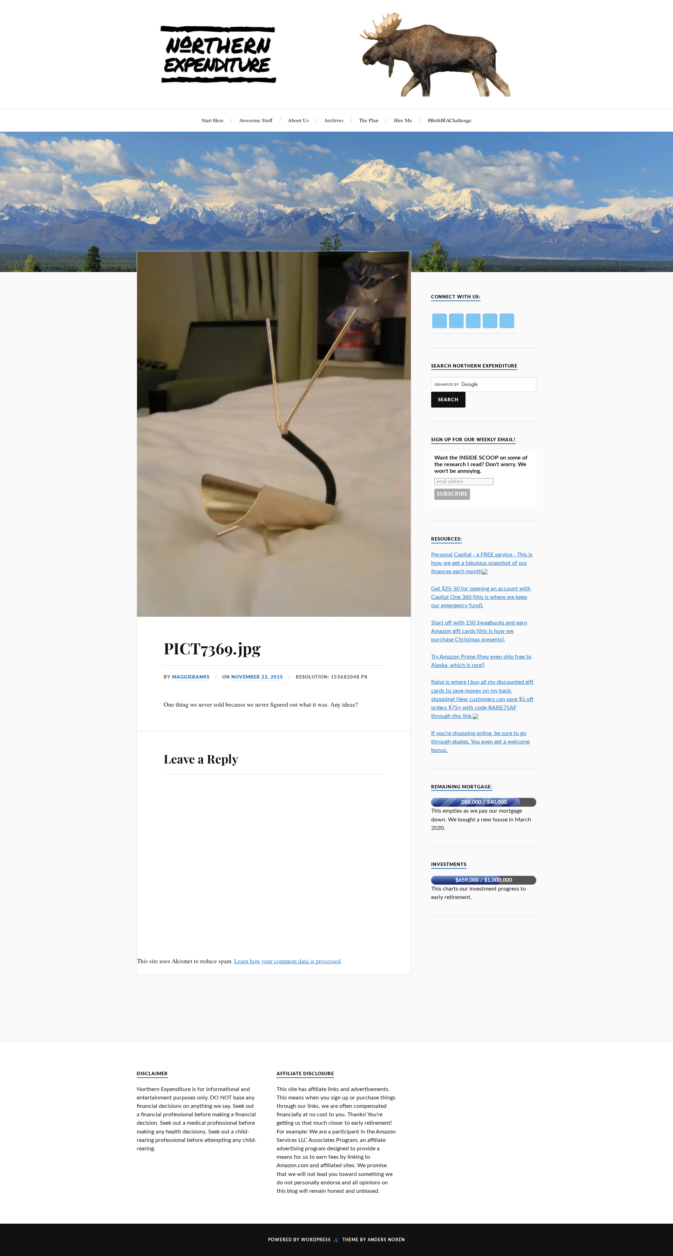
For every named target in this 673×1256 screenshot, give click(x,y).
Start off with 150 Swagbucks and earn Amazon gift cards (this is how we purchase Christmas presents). (479, 631)
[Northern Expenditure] (336, 52)
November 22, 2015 (257, 677)
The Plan (369, 120)
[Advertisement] (483, 974)
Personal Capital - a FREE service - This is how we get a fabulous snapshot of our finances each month (481, 563)
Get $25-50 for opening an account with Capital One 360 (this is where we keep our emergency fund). (481, 597)
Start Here (213, 120)
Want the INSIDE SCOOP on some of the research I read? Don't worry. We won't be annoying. (481, 464)
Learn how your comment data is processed (287, 961)
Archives (334, 120)
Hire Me (403, 120)
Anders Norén (386, 1240)
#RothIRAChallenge (449, 120)
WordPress (316, 1240)
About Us (298, 120)
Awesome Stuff (255, 120)
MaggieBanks (191, 677)
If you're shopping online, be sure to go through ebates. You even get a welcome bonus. (480, 742)
